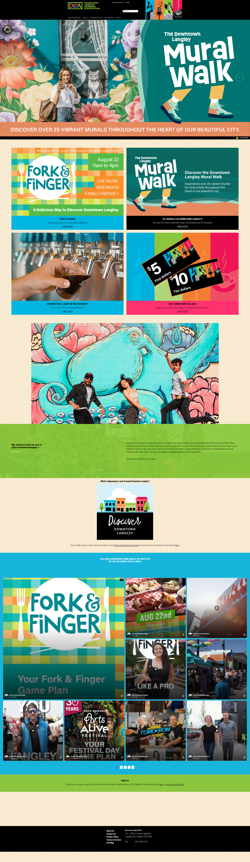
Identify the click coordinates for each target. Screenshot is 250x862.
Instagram (129, 5)
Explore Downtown (74, 17)
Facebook (133, 5)
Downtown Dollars (96, 17)
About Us (110, 831)
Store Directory (117, 2)
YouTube (126, 5)
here (177, 545)
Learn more (67, 226)
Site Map (110, 843)
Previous (10, 77)
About (118, 17)
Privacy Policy (112, 837)
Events (85, 17)
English (127, 11)
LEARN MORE (244, 138)
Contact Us (111, 834)
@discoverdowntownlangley (126, 545)
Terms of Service (113, 840)
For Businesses (109, 17)
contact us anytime (174, 784)
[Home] (84, 5)
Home (127, 2)
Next (240, 77)
